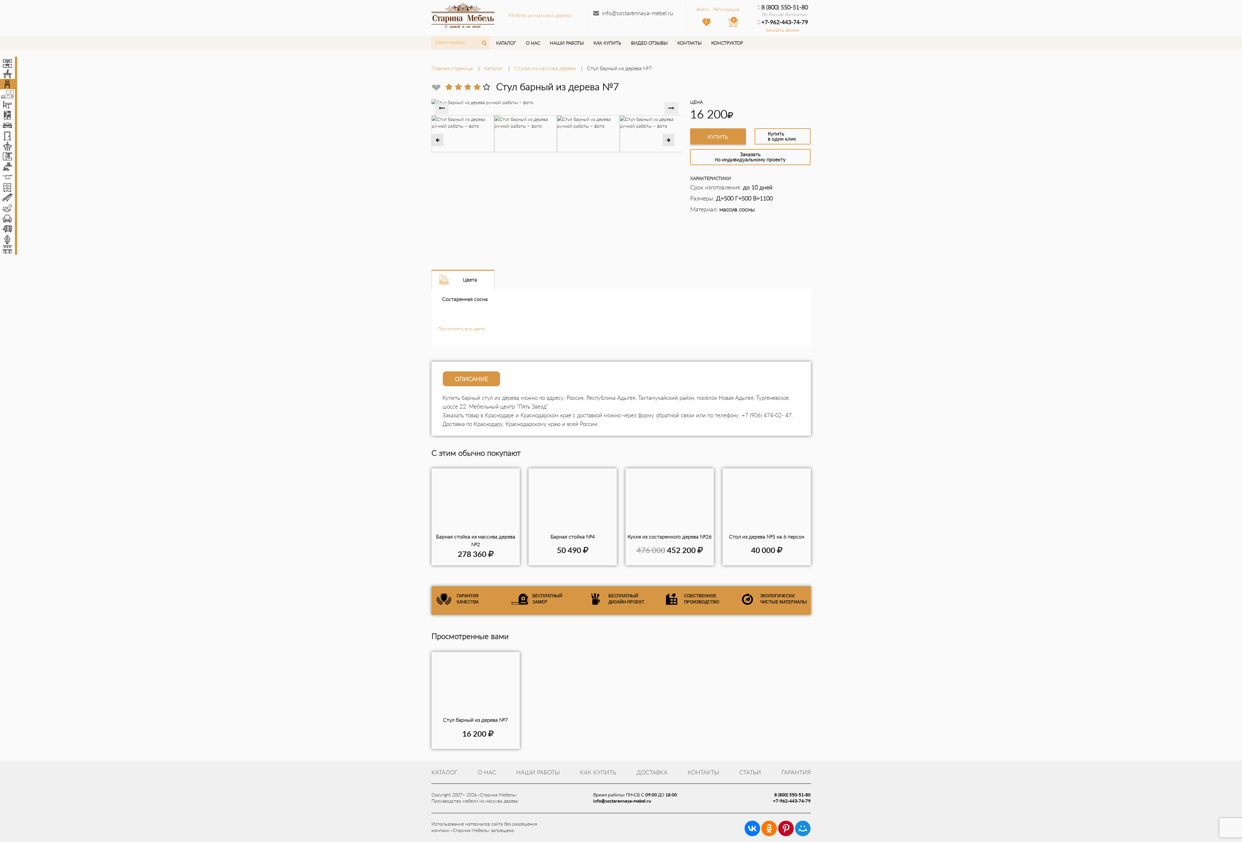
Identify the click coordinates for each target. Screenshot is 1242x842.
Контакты (689, 43)
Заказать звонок (783, 30)
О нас (533, 43)
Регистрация (726, 9)
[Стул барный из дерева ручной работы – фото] (475, 684)
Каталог (506, 43)
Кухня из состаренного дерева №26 (669, 536)
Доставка (652, 772)
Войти (702, 9)
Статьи (750, 772)
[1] (448, 87)
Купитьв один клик (782, 136)
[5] (486, 87)
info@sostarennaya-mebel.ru (637, 12)
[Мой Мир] (803, 828)
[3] (467, 87)
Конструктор (727, 43)
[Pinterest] (786, 828)
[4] (477, 87)
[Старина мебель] (463, 14)
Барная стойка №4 (572, 536)
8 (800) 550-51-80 (784, 7)
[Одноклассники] (769, 828)
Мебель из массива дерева (539, 15)
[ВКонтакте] (752, 828)
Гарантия (796, 772)
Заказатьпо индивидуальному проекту (750, 156)
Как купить (607, 43)
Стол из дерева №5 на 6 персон (766, 536)
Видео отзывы (649, 43)
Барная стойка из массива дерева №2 (475, 540)
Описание (471, 378)
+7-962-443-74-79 (792, 801)
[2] (458, 87)
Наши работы (567, 43)
